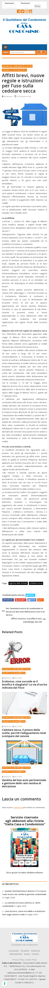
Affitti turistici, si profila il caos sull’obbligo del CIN (26, 620)
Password (25, 3)
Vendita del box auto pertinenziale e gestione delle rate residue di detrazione (24, 783)
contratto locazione (11, 70)
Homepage (14, 950)
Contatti (35, 953)
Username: (9, 3)
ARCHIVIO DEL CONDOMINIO (13, 66)
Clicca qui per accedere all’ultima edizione (24, 872)
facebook (9, 600)
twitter (31, 595)
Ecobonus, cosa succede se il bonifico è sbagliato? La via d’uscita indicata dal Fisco (24, 684)
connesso (17, 807)
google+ (21, 600)
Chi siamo (25, 950)
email (32, 600)
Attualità (28, 66)
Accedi (27, 953)
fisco (24, 70)
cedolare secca (36, 583)
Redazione (8, 96)
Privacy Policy (18, 959)
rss (41, 600)
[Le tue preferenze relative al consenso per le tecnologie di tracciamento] (4, 983)
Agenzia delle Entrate (18, 583)
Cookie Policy (31, 959)
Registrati (35, 950)
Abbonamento (16, 953)
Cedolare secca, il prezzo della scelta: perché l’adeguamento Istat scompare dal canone (24, 733)
